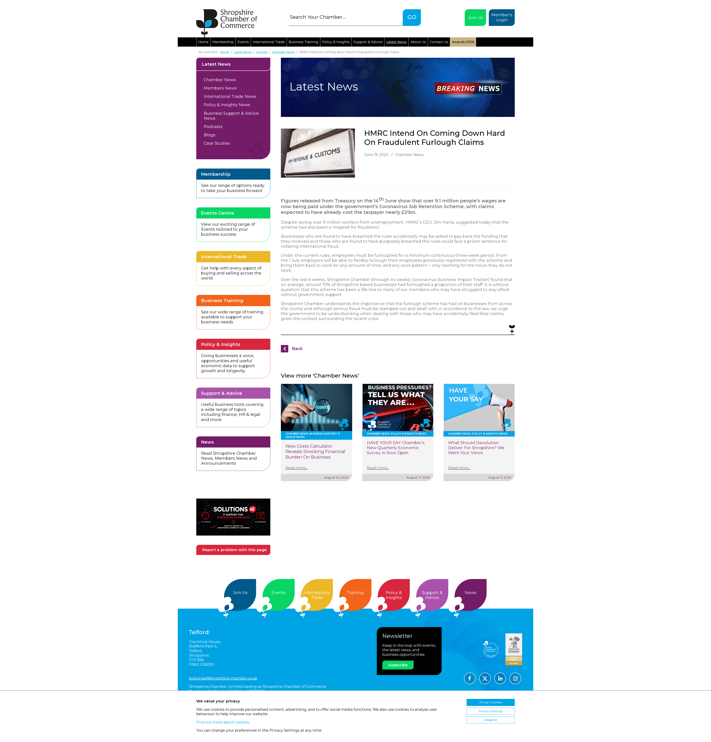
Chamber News (220, 79)
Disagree (490, 720)
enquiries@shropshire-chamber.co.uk (223, 678)
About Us (418, 42)
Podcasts (213, 126)
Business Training (303, 42)
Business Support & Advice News (231, 116)
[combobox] (346, 17)
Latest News (396, 42)
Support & (432, 595)
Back (297, 348)
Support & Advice (367, 42)
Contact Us (439, 42)
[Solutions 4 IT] (233, 517)
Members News (220, 88)
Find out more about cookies (222, 722)
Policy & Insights (336, 42)
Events (243, 42)
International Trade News (230, 96)
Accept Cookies (490, 702)
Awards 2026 (463, 42)
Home (203, 42)
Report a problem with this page (234, 550)
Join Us (475, 17)
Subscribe (398, 665)
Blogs (209, 134)
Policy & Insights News (227, 104)
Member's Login (501, 17)
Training (355, 592)
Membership (223, 42)
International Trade (269, 42)
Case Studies (217, 143)
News (470, 592)
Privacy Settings (491, 711)
